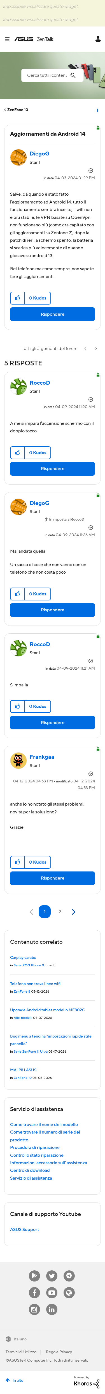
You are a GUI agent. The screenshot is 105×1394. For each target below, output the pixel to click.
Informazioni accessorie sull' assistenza (48, 1163)
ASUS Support (24, 1229)
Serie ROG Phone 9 (29, 965)
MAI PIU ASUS (23, 1070)
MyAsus (34, 1270)
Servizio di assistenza (31, 1178)
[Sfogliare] (9, 39)
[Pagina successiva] (73, 912)
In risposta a (67, 519)
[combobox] (52, 75)
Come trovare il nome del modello (44, 1124)
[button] (18, 298)
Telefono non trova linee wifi (35, 983)
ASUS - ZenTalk (33, 39)
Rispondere (52, 314)
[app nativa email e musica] (86, 349)
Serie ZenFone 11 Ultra (31, 1052)
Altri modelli (23, 1018)
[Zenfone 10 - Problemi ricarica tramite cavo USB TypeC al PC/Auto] (96, 349)
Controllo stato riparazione (37, 1155)
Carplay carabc (23, 957)
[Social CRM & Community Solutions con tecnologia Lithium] (86, 1382)
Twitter (51, 1270)
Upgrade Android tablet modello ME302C (47, 1010)
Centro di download (30, 1170)
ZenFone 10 (17, 109)
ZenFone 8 (22, 992)
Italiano (20, 1339)
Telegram (69, 1270)
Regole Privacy (59, 1352)
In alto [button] (18, 1380)
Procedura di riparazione (35, 1147)
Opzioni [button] (97, 110)
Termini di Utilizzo (21, 1352)
